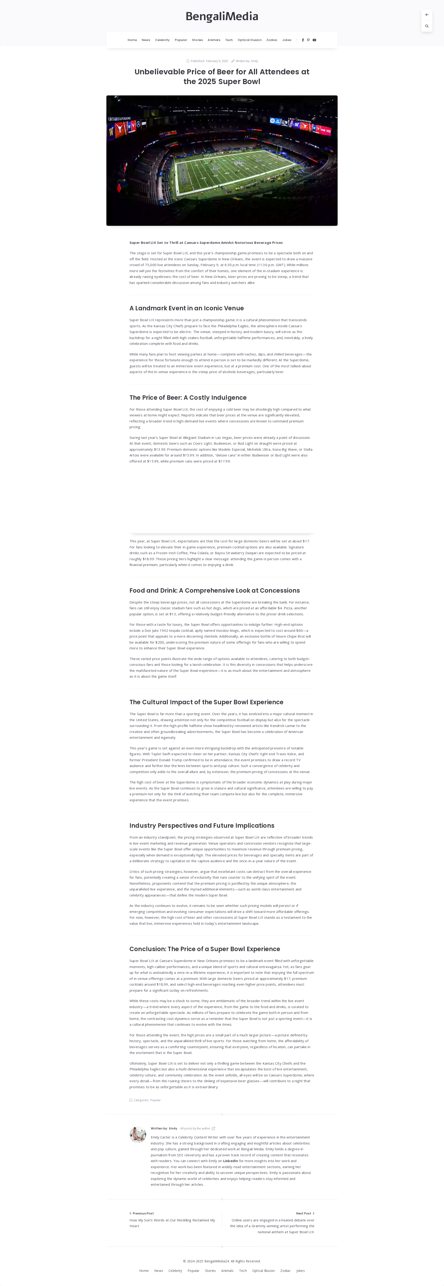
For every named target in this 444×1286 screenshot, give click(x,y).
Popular (181, 40)
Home (132, 40)
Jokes (286, 40)
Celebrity (162, 40)
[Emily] (138, 1134)
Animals (214, 40)
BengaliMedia (222, 16)
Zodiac (271, 40)
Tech (229, 40)
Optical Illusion (250, 40)
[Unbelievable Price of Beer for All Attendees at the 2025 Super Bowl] (222, 160)
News (146, 40)
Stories (197, 40)
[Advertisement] (222, 501)
